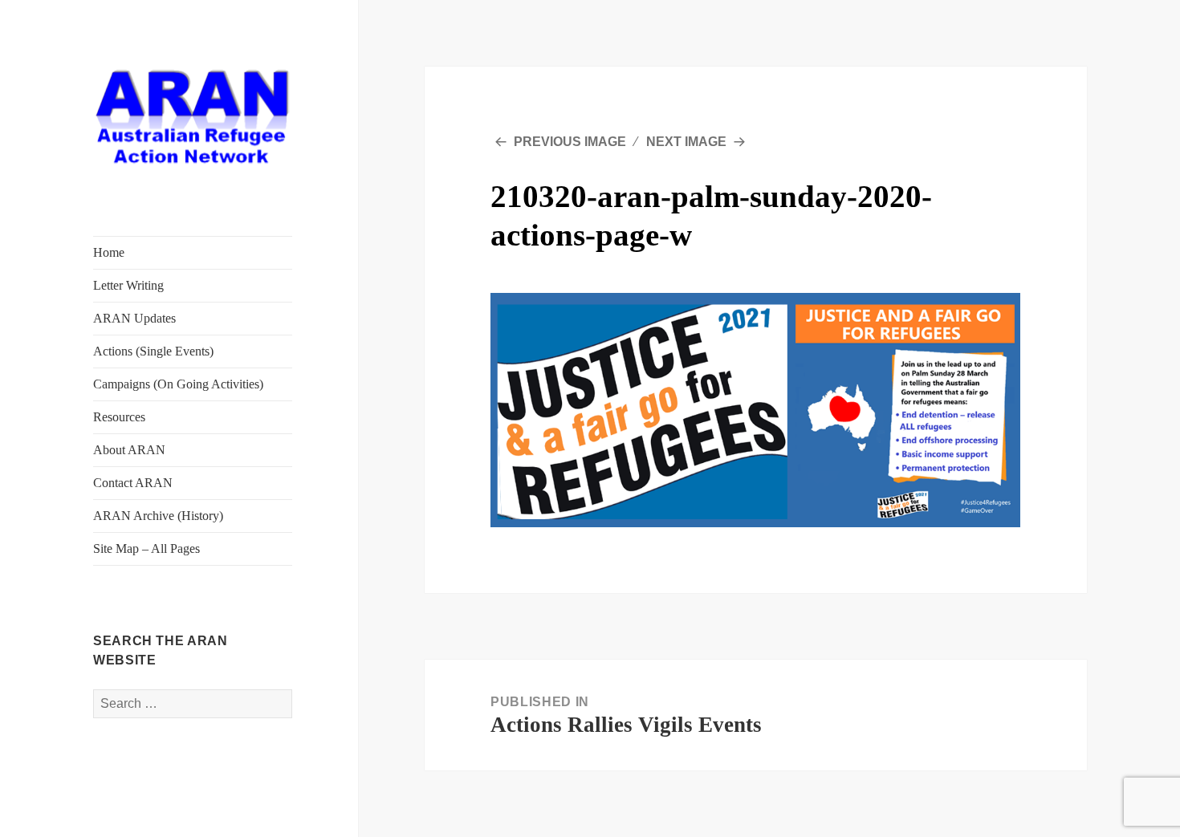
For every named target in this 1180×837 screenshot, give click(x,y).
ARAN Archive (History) (158, 515)
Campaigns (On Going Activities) (178, 384)
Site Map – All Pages (146, 548)
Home (108, 252)
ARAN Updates (134, 318)
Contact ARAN (133, 483)
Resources (119, 417)
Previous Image (570, 141)
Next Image (686, 141)
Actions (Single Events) (153, 351)
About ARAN (129, 450)
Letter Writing (128, 285)
